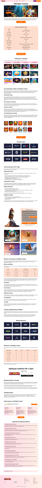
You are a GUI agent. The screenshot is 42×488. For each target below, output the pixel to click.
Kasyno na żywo (16, 62)
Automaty (33, 62)
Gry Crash (25, 62)
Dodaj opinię (34, 404)
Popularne (7, 62)
